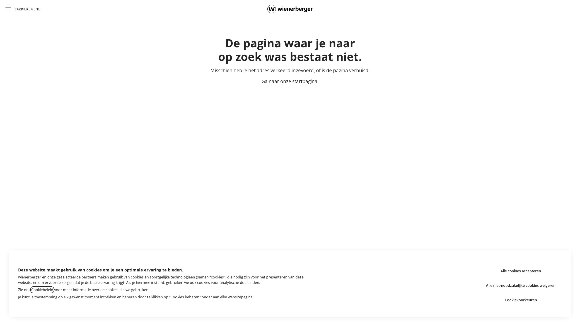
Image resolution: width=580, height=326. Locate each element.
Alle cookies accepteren (520, 270)
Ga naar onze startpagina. (290, 81)
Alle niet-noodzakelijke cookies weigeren (521, 285)
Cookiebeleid (42, 289)
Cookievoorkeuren (521, 299)
